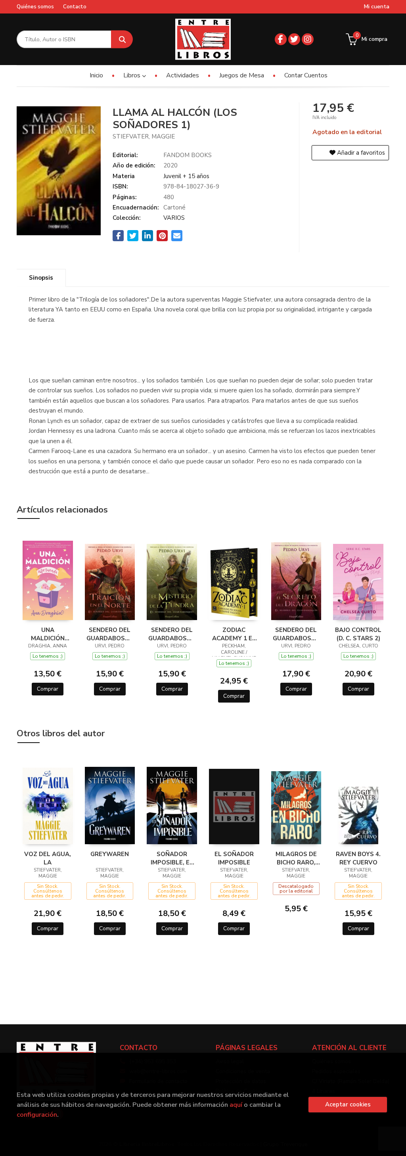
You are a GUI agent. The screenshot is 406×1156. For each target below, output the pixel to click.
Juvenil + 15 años (186, 176)
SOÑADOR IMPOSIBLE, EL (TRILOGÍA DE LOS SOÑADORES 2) (172, 858)
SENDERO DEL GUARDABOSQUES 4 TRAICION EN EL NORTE (110, 634)
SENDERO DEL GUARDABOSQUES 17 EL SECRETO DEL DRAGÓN (296, 634)
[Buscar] (122, 39)
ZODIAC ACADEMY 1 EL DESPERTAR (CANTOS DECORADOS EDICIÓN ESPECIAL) (234, 634)
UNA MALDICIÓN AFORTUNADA (47, 634)
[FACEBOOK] (281, 39)
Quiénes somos (35, 6)
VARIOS (174, 218)
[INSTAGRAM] (308, 39)
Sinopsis (41, 278)
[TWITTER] (294, 39)
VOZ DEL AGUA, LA (47, 858)
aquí (236, 1104)
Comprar (47, 689)
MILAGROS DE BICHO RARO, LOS (296, 858)
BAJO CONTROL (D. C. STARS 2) (358, 634)
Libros (132, 75)
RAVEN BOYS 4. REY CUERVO (358, 858)
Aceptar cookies (348, 1104)
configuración (37, 1114)
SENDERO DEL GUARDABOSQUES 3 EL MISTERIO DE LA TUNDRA (171, 634)
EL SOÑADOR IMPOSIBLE (234, 858)
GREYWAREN (109, 854)
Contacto (74, 6)
